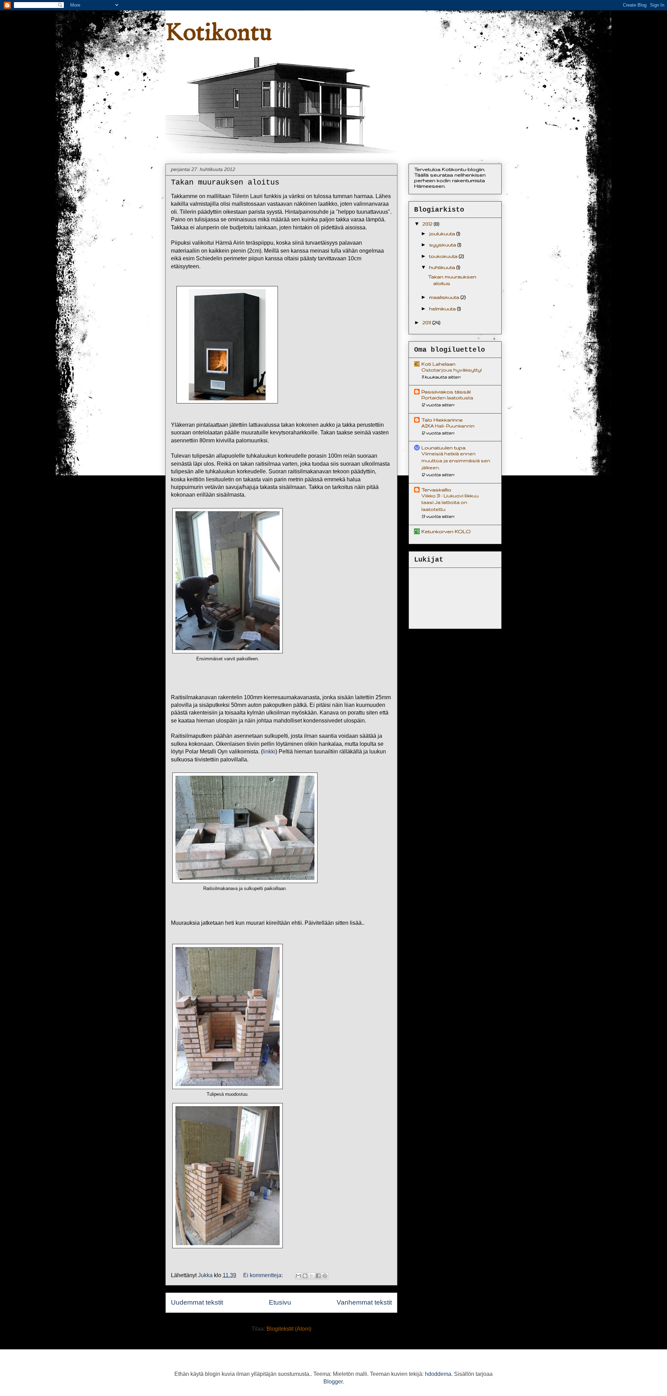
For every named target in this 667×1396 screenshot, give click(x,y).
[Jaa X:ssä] (311, 1275)
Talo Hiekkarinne (442, 420)
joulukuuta (442, 233)
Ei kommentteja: (263, 1275)
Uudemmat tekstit (197, 1302)
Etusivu (280, 1302)
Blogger (333, 1382)
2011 (427, 322)
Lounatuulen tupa (443, 447)
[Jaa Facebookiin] (318, 1275)
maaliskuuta (445, 297)
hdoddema (438, 1374)
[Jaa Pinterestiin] (324, 1275)
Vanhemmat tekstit (364, 1302)
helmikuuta (443, 308)
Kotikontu (218, 33)
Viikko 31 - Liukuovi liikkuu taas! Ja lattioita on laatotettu (450, 502)
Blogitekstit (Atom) (288, 1329)
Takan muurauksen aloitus (225, 182)
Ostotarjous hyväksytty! (451, 370)
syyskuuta (443, 244)
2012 (428, 224)
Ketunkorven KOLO (446, 531)
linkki (269, 751)
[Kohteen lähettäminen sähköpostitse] (298, 1275)
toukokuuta (444, 256)
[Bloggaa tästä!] (305, 1275)
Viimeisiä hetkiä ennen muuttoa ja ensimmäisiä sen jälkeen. (455, 460)
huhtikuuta (442, 267)
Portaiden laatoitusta (447, 397)
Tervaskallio (436, 489)
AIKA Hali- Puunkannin (448, 425)
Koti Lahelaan (438, 364)
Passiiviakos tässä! (446, 391)
